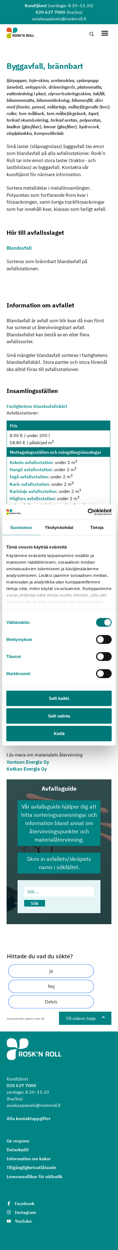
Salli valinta (59, 715)
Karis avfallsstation (29, 484)
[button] (51, 971)
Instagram (25, 1212)
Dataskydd (18, 1149)
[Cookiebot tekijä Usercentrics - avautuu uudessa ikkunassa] (88, 512)
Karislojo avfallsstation (33, 491)
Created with (23, 1018)
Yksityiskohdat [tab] (59, 527)
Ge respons (18, 1140)
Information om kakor (29, 1158)
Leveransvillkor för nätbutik (34, 1176)
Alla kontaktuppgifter (28, 1118)
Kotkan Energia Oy (27, 769)
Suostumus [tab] (21, 527)
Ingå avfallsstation (29, 477)
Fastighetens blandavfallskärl (37, 406)
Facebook (24, 1203)
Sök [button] (34, 903)
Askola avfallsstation (31, 462)
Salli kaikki (59, 698)
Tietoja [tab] (96, 527)
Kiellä (59, 733)
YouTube (23, 1221)
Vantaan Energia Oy (28, 762)
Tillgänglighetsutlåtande (31, 1167)
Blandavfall (19, 248)
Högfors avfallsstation (32, 498)
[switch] (104, 639)
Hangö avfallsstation (31, 469)
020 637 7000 (50, 12)
